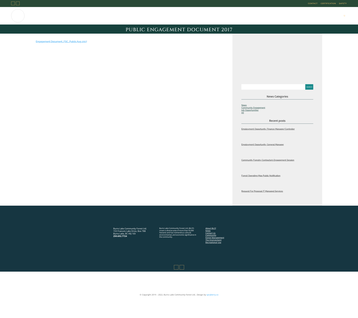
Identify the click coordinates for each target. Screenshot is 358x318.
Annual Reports (307, 16)
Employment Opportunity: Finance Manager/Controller (268, 129)
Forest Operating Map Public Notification (260, 175)
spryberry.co (212, 294)
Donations (224, 16)
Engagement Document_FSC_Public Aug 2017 (61, 41)
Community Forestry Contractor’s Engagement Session (267, 160)
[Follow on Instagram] (18, 3)
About (211, 16)
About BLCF (210, 228)
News (337, 16)
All (242, 112)
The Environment (265, 16)
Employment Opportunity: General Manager (262, 144)
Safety (343, 3)
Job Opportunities (249, 110)
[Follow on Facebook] (13, 3)
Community (325, 16)
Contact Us (210, 233)
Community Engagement (253, 107)
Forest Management (243, 16)
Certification (328, 3)
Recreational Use (287, 16)
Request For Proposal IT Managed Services (262, 191)
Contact (313, 3)
